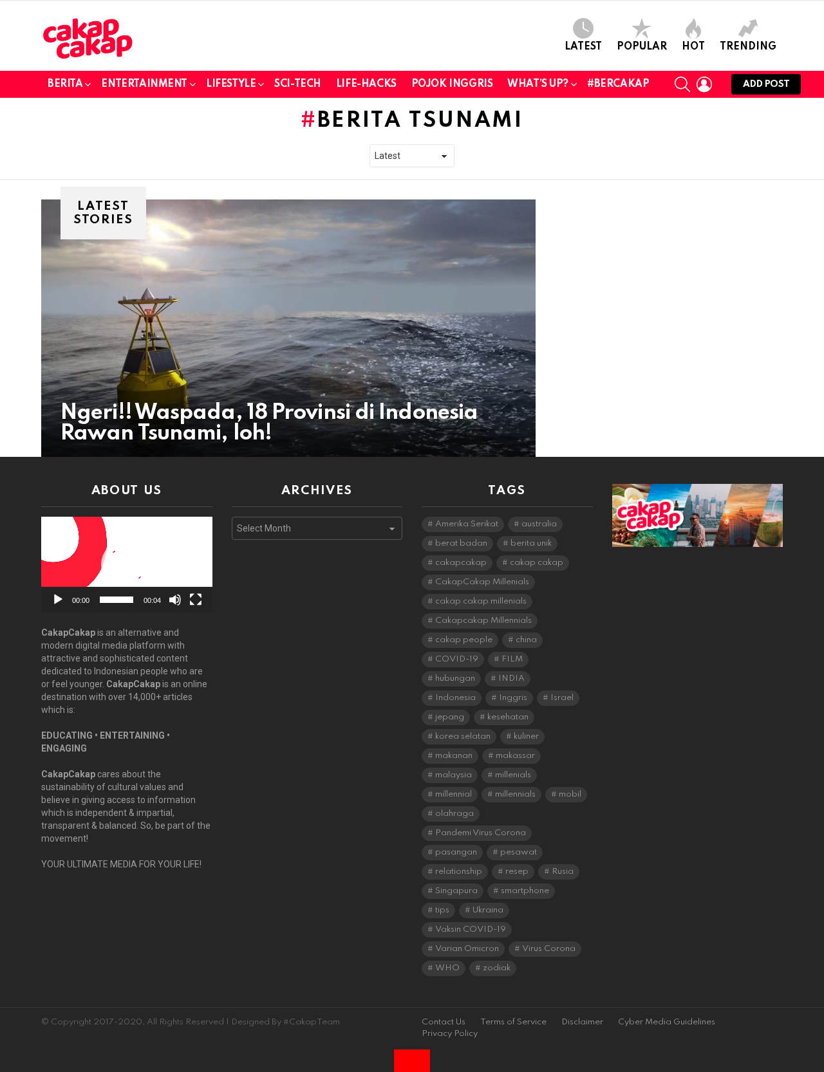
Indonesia (455, 698)
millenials (513, 775)
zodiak (496, 968)
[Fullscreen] (195, 599)
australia (539, 524)
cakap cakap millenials (481, 601)
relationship (458, 871)
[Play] (58, 599)
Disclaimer (582, 1022)
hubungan (455, 678)
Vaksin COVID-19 (470, 929)
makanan (454, 756)
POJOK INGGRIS (452, 84)
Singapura (456, 891)
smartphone (525, 891)
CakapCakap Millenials (482, 582)
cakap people (463, 640)
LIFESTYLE (231, 84)
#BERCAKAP (618, 84)
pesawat (518, 852)
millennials (515, 794)
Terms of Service (513, 1022)
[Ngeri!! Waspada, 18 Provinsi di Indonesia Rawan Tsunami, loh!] (288, 328)
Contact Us (443, 1022)
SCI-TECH (297, 84)
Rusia (563, 871)
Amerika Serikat (466, 524)
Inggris (513, 698)
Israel (562, 698)
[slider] (116, 599)
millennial (453, 794)
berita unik (531, 543)
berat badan (461, 543)
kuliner (526, 736)
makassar (515, 756)
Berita (65, 84)
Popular (642, 47)
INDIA (511, 678)
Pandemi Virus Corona (480, 833)
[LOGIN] (704, 84)
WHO (447, 968)
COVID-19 (456, 659)
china (526, 640)
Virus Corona (549, 949)
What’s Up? (537, 84)
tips (442, 910)
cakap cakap (536, 563)
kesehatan (508, 717)
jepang (449, 717)
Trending (748, 47)
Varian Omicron (467, 949)
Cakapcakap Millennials (483, 620)
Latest (583, 47)
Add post (766, 84)
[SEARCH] (682, 84)
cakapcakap (461, 563)
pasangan (456, 852)
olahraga (454, 813)
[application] (126, 565)
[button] (127, 565)
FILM (512, 659)
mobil (570, 794)
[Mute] (175, 599)
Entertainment (144, 84)
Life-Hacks (366, 84)
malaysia (453, 775)
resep (517, 871)
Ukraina (488, 910)
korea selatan (463, 736)
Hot (693, 47)
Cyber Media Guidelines (666, 1022)
